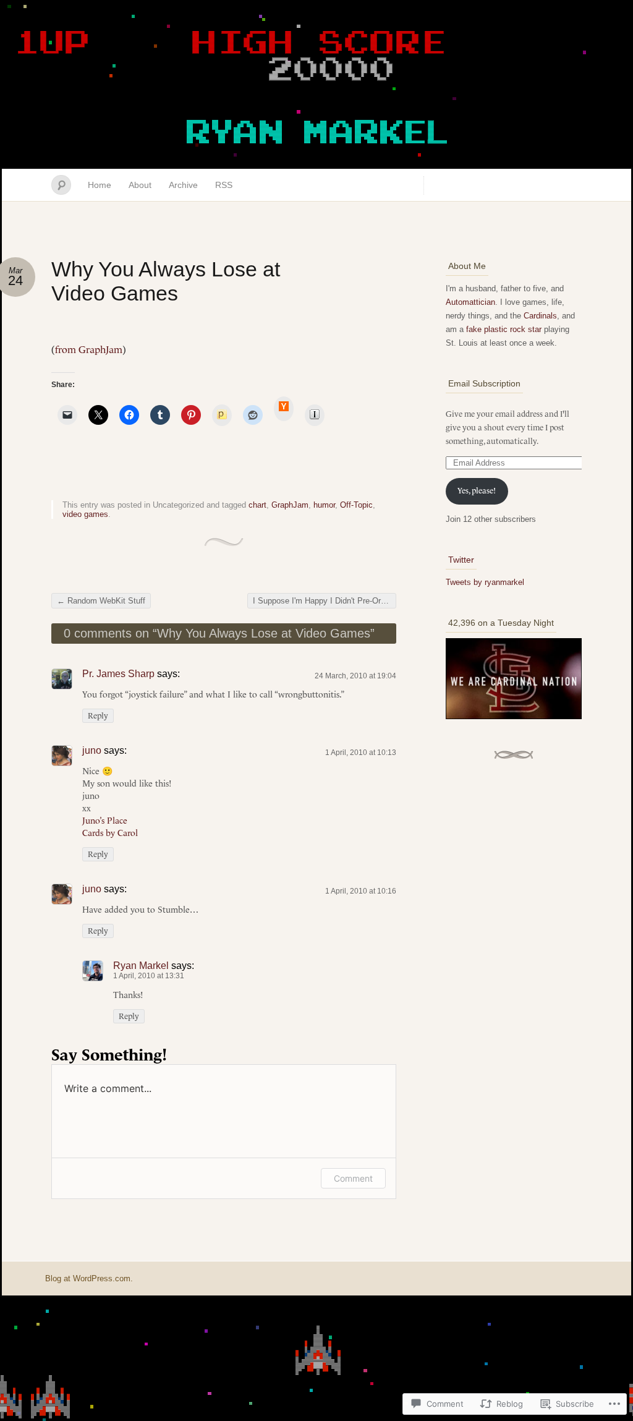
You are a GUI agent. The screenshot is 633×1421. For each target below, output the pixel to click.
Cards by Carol (110, 833)
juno (91, 750)
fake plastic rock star (504, 329)
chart (257, 505)
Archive (183, 185)
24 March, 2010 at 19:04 (355, 676)
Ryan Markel (141, 965)
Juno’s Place (104, 821)
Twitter (461, 560)
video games (85, 514)
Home (99, 185)
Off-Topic (356, 505)
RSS (223, 185)
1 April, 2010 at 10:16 (360, 891)
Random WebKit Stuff (101, 600)
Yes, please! (476, 490)
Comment (353, 1178)
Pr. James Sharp (118, 673)
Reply (98, 715)
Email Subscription (484, 383)
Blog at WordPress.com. (89, 1278)
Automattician (470, 302)
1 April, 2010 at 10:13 (360, 752)
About (140, 185)
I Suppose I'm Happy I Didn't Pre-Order (324, 600)
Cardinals (540, 315)
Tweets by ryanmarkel (485, 582)
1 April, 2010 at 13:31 (148, 975)
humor (324, 505)
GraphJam (289, 505)
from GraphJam (88, 349)
